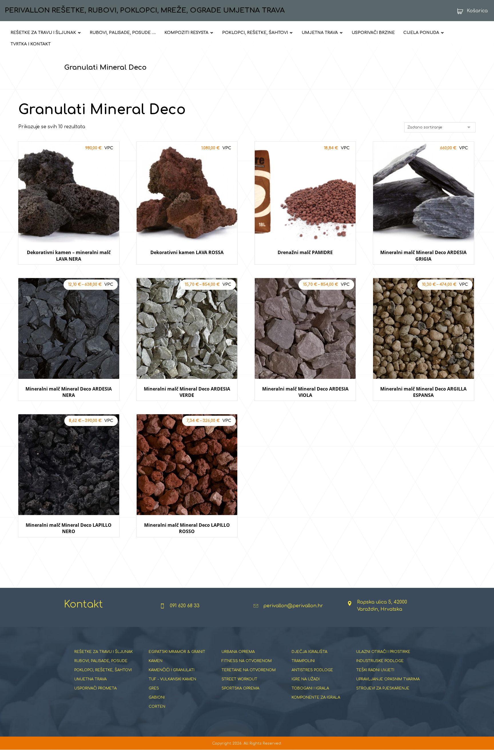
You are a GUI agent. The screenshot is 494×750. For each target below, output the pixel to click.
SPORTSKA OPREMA (240, 688)
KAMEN (155, 661)
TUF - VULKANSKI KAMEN (172, 679)
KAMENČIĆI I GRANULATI (171, 670)
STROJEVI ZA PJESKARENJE (382, 688)
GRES (154, 688)
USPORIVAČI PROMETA (95, 688)
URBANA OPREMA (238, 652)
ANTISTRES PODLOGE (312, 670)
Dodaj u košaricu (305, 270)
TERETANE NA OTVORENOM (249, 670)
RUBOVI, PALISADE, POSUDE (101, 661)
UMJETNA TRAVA (90, 679)
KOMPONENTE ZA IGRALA (316, 697)
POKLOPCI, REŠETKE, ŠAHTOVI (103, 670)
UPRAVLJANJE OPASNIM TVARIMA (388, 679)
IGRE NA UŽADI (306, 679)
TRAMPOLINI (303, 661)
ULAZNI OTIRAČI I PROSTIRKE (383, 652)
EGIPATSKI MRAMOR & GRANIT (177, 652)
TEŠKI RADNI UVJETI (375, 670)
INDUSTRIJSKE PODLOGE (380, 661)
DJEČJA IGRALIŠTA (309, 652)
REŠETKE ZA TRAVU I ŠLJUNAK (103, 652)
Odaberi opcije (69, 270)
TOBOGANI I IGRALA (310, 688)
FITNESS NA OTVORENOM (247, 661)
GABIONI (157, 697)
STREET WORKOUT (239, 679)
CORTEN (157, 707)
